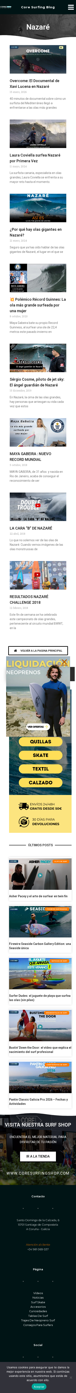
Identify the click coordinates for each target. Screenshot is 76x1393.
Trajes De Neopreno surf (38, 1320)
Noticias (38, 1297)
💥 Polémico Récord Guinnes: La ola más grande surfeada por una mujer (38, 305)
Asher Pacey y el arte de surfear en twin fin (38, 896)
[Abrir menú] (71, 7)
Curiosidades (38, 1311)
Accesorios (38, 1306)
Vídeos (38, 1293)
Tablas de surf (38, 1316)
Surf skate (38, 1302)
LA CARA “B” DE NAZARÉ (31, 528)
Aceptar (39, 1386)
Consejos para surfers (38, 1325)
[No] (71, 1377)
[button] (64, 661)
